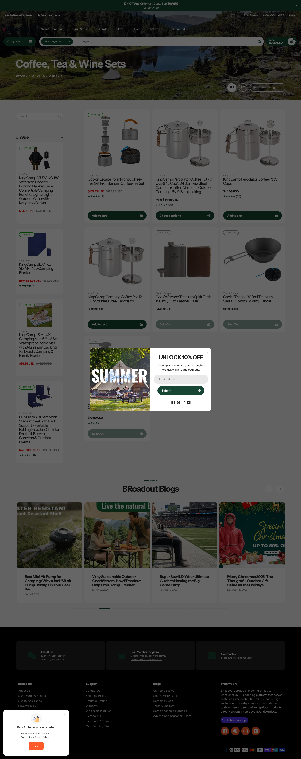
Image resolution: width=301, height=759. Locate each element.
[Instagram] (183, 402)
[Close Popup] (207, 351)
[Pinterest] (178, 402)
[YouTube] (189, 402)
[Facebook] (173, 402)
